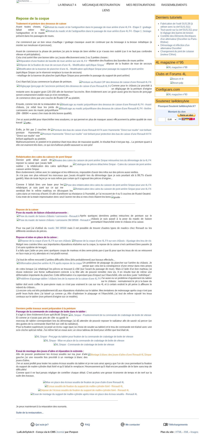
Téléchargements (178, 424)
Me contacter (132, 424)
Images (194, 432)
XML (186, 432)
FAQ (87, 424)
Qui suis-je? (42, 424)
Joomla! (60, 432)
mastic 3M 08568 (57, 228)
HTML (179, 432)
